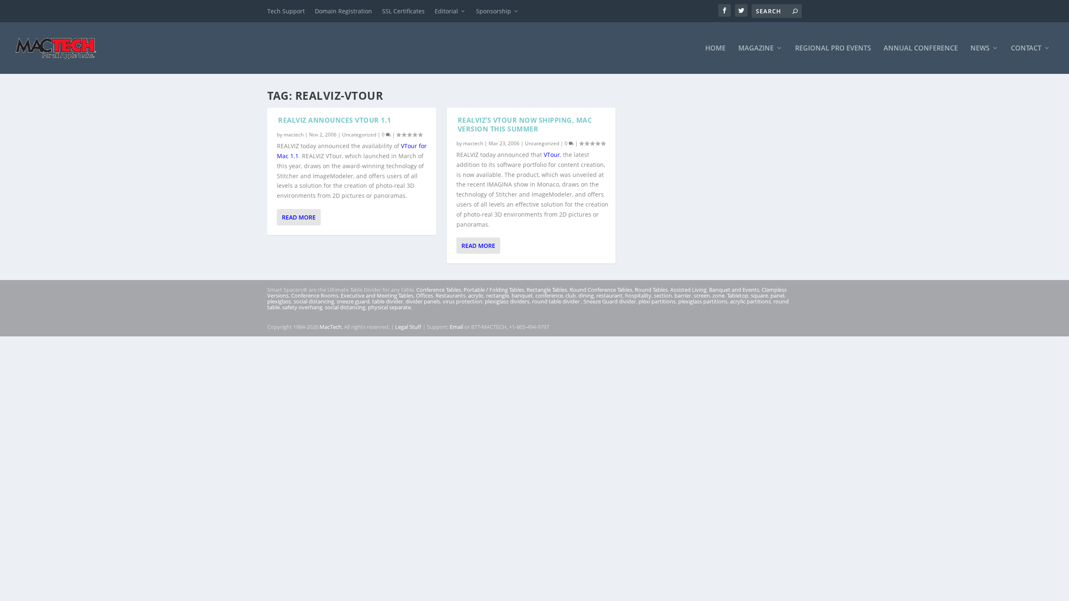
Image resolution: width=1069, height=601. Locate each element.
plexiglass (279, 301)
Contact (1026, 49)
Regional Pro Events (833, 49)
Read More (299, 217)
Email (456, 327)
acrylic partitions (750, 301)
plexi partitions (657, 301)
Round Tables (651, 289)
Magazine (756, 49)
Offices (424, 295)
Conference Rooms (314, 295)
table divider (387, 301)
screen (702, 295)
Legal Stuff (408, 327)
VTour (552, 155)
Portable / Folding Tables (494, 289)
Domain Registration (343, 11)
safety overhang (302, 307)
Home (715, 49)
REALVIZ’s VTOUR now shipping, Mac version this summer (525, 125)
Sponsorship (493, 11)
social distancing (314, 301)
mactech (294, 134)
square (759, 295)
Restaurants (451, 295)
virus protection (462, 301)
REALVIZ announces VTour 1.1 (334, 120)
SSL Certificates (403, 11)
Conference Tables (438, 289)
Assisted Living (688, 289)
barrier (682, 295)
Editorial (446, 11)
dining (586, 295)
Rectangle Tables (547, 289)
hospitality (638, 295)
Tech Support (286, 11)
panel (777, 295)
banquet (522, 295)
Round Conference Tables (601, 289)
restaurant (609, 295)
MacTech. (331, 327)
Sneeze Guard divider (609, 301)
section (663, 295)
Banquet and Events (734, 289)
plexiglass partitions (702, 301)
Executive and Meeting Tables (377, 295)
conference (549, 295)
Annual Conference (921, 49)
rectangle (497, 295)
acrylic (476, 295)
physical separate (389, 307)
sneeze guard (353, 301)
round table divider (556, 301)
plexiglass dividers (507, 301)
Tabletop (737, 295)
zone (718, 295)
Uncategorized (359, 134)
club (570, 295)
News (980, 49)
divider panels (422, 301)
